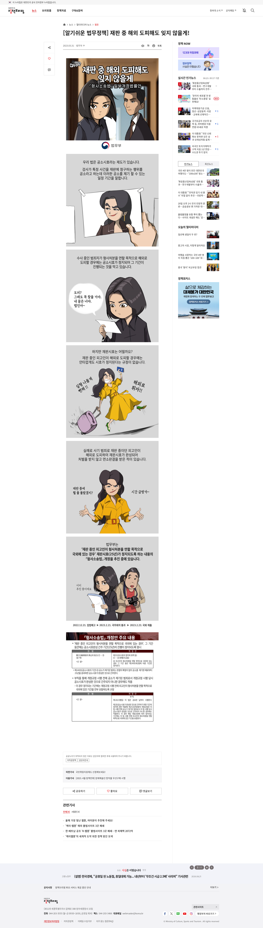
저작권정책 (71, 760)
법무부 (80, 45)
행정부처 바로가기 (205, 913)
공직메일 (230, 10)
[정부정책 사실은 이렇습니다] (198, 65)
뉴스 (34, 10)
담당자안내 (83, 760)
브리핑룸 (46, 10)
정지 (207, 867)
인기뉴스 (188, 164)
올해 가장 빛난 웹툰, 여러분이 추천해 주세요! (89, 820)
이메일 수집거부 (85, 921)
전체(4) (66, 811)
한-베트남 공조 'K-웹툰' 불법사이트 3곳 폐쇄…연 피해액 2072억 (99, 831)
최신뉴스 (209, 164)
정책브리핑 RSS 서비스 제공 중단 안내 (73, 887)
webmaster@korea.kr (132, 913)
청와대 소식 (215, 10)
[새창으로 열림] (153, 45)
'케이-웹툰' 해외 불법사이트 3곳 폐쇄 (84, 825)
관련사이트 (198, 907)
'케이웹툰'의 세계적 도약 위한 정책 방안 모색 (89, 836)
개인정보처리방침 (51, 921)
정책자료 (61, 10)
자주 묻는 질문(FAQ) (104, 921)
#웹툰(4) (76, 811)
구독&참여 (77, 10)
